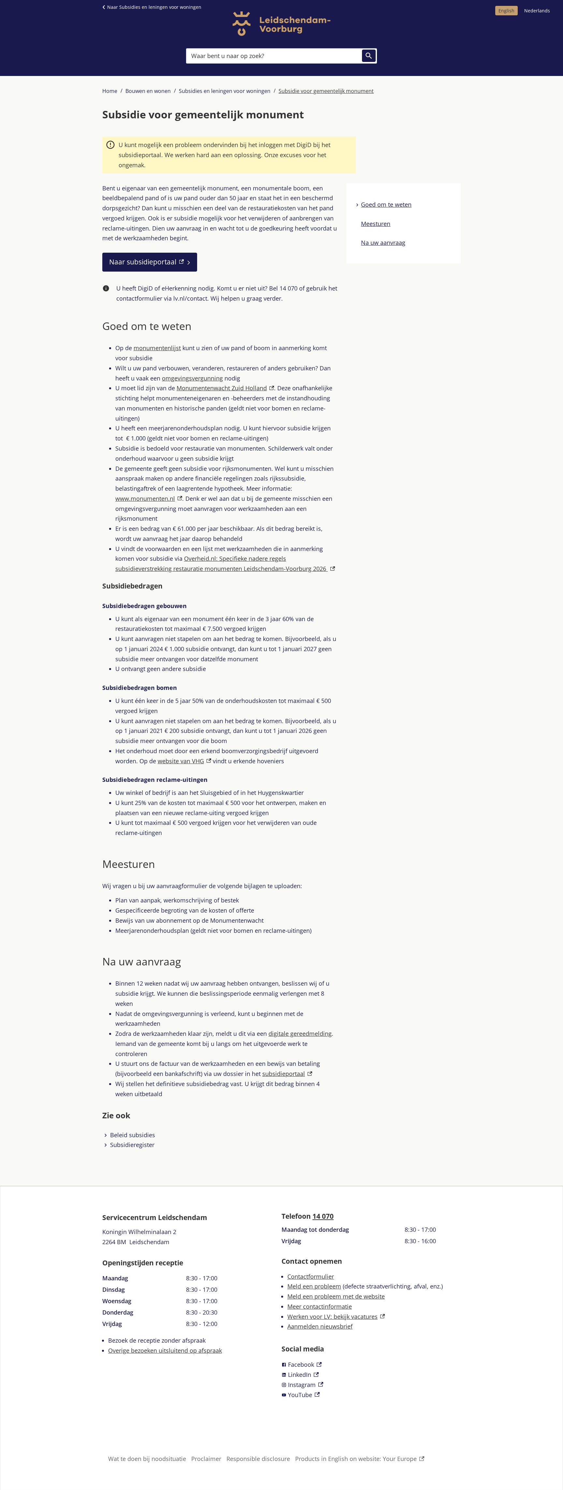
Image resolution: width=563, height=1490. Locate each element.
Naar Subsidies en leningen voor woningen (154, 7)
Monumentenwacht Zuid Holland (225, 388)
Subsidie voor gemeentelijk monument (326, 91)
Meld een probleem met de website (336, 1296)
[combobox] (281, 56)
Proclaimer (206, 1459)
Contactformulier (310, 1276)
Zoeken (369, 56)
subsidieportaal (287, 1074)
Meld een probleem (314, 1286)
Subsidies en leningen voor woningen (224, 91)
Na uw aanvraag (383, 242)
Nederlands (537, 10)
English (506, 10)
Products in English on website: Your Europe (356, 1459)
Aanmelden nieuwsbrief (320, 1326)
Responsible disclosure (258, 1459)
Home (109, 91)
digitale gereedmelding (300, 1033)
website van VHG (184, 761)
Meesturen (375, 223)
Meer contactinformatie (319, 1306)
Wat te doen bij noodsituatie (147, 1459)
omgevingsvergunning (192, 378)
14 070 (323, 1216)
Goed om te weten (386, 204)
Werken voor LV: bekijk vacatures (336, 1316)
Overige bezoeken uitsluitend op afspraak (165, 1350)
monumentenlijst (157, 348)
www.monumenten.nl (148, 498)
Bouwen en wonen (148, 91)
